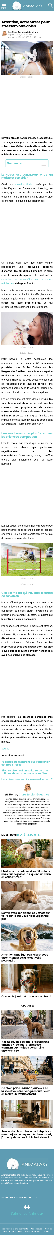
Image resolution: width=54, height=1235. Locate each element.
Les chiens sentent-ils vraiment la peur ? (27, 779)
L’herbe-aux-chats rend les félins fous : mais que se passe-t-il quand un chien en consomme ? (26, 874)
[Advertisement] (27, 108)
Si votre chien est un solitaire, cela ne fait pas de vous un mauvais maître (24, 772)
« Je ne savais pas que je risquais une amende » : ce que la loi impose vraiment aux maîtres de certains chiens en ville (25, 1046)
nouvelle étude (23, 184)
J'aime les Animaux (27, 1213)
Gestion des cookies (12, 1231)
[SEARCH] (50, 5)
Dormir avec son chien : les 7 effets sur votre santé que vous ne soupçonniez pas (25, 916)
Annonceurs (36, 1229)
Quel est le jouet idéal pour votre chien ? (26, 996)
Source (5, 748)
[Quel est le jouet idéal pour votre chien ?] (27, 978)
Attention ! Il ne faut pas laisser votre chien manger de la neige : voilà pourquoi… (24, 957)
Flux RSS (47, 1231)
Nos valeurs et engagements (15, 1229)
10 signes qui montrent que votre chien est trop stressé (25, 763)
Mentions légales (32, 1231)
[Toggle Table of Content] (42, 163)
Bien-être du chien (29, 835)
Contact (48, 1229)
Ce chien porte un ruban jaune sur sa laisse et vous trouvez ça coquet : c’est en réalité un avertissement (25, 1091)
